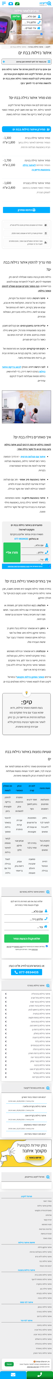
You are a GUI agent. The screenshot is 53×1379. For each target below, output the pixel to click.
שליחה (16, 16)
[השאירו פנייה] (10, 3)
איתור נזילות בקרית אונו (40, 1069)
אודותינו (49, 1215)
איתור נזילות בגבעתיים (40, 1045)
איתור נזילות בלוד (42, 1041)
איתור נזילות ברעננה (41, 1037)
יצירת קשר (48, 1219)
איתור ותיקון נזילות (45, 1247)
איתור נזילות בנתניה (41, 1013)
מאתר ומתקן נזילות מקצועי (30, 677)
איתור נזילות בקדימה (41, 1077)
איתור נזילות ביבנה (42, 1065)
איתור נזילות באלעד (41, 1073)
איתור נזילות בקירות (44, 1293)
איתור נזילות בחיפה (44, 1325)
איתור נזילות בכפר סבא (40, 1001)
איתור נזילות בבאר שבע (43, 1334)
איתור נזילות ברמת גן (41, 1029)
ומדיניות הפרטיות (14, 566)
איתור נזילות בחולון (42, 1033)
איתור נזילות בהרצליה (40, 993)
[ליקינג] (38, 3)
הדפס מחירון (25, 210)
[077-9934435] (17, 3)
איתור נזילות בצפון (45, 1307)
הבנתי (9, 1364)
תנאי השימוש (23, 34)
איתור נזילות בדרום (44, 1316)
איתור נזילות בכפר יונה (40, 1057)
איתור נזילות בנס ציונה (40, 1021)
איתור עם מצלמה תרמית (33, 456)
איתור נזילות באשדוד (44, 1348)
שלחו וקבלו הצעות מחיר (26, 939)
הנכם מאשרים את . (27, 35)
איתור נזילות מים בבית (43, 1274)
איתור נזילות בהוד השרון (39, 1005)
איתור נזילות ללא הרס (43, 1256)
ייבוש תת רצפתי (46, 1265)
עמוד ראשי (47, 1201)
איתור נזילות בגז (45, 1261)
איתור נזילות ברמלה (41, 1049)
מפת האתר (47, 1238)
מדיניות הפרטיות (45, 1229)
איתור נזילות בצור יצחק (40, 1061)
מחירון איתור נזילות (44, 1205)
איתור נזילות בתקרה (44, 1284)
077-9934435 (21, 538)
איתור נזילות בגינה (45, 1298)
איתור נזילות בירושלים (43, 1339)
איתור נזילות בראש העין (40, 1025)
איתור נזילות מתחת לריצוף (42, 1279)
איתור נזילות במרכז (44, 1311)
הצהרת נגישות (46, 1233)
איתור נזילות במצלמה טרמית (41, 1251)
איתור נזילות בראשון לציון (39, 1009)
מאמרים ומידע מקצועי (43, 1210)
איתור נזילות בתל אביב (40, 997)
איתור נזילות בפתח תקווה (39, 1017)
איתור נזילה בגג (46, 1288)
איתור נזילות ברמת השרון (39, 1053)
